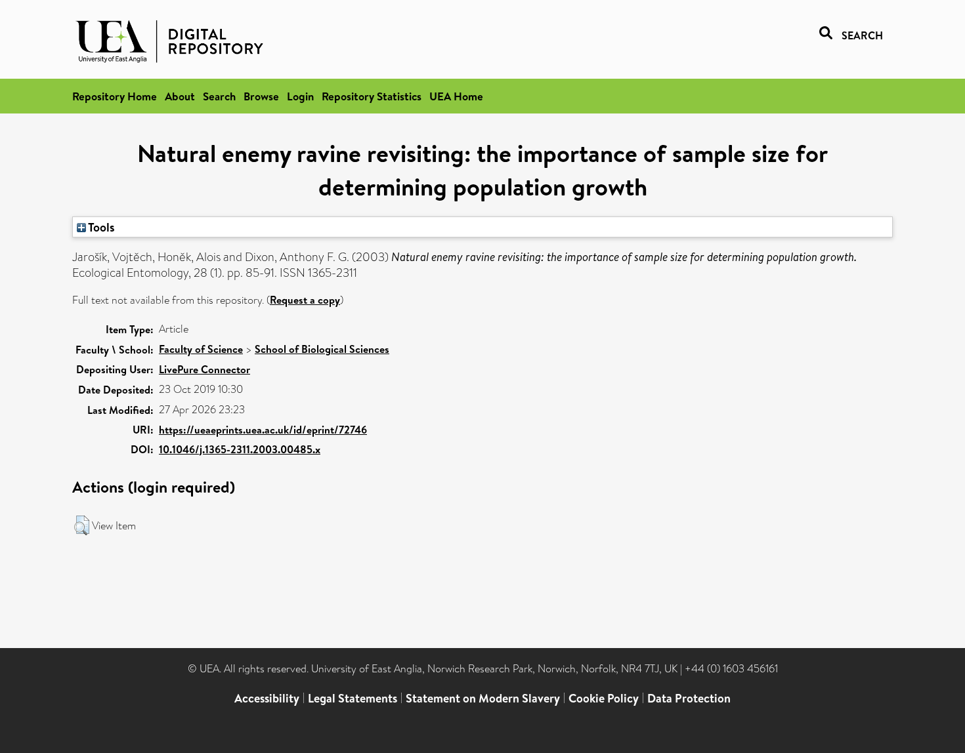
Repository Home (114, 96)
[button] (81, 525)
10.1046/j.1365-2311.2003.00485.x (239, 449)
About (180, 96)
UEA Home (456, 96)
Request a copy (305, 300)
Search (219, 96)
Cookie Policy (603, 698)
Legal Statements (352, 698)
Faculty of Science (201, 349)
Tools (100, 226)
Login (300, 96)
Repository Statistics (371, 96)
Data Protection (689, 698)
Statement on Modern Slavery (483, 698)
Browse (261, 96)
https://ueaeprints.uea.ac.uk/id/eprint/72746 (263, 429)
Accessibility (266, 698)
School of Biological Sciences (322, 349)
